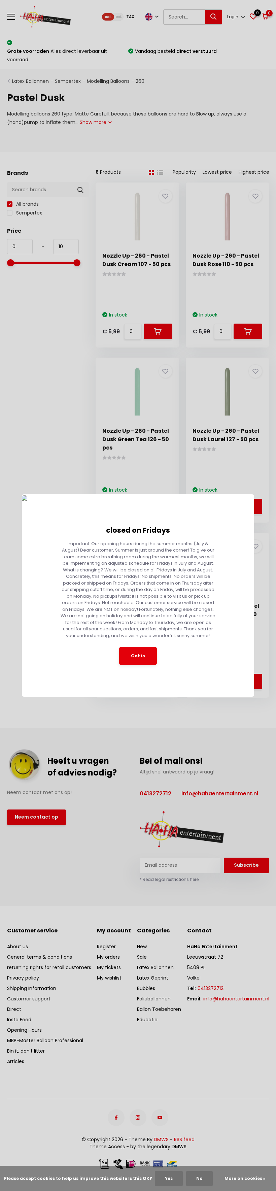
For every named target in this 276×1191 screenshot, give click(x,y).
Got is (138, 656)
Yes (169, 1178)
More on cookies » (245, 1178)
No (199, 1178)
